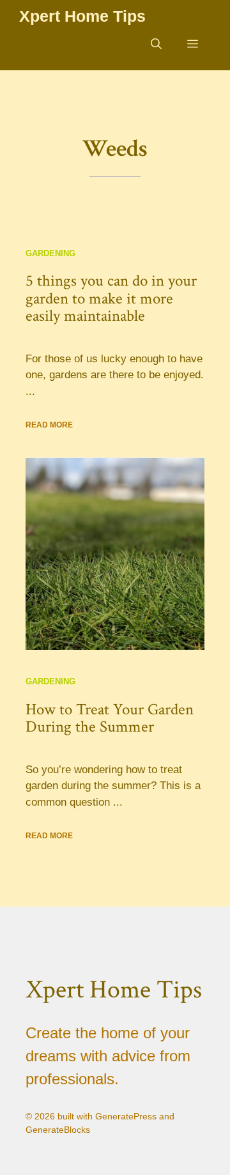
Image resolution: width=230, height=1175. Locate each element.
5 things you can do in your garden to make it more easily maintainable (111, 298)
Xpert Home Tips (82, 16)
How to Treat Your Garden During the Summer (110, 718)
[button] (156, 45)
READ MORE (49, 424)
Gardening (50, 253)
